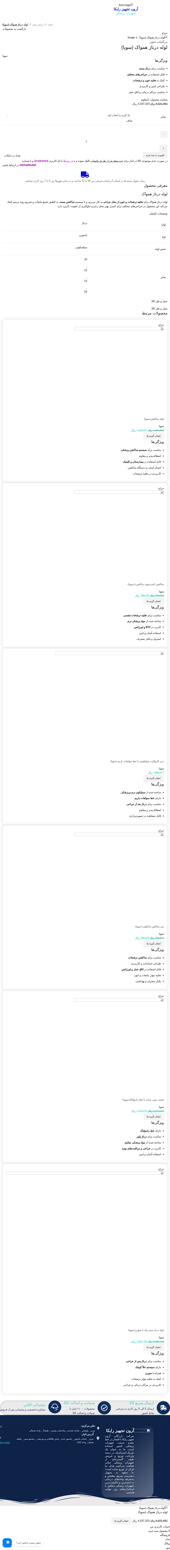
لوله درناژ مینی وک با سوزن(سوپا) (146, 1330)
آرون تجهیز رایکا (126, 9)
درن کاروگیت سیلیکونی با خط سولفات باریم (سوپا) (137, 761)
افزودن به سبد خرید (155, 155)
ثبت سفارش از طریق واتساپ (106, 160)
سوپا (4, 55)
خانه (50, 24)
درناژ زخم (37, 24)
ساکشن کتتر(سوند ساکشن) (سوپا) (146, 584)
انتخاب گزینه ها (121, 1521)
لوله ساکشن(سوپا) (154, 419)
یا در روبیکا (69, 160)
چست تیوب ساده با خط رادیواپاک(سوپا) (143, 1099)
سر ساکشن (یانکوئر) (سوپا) (149, 926)
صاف (129, 120)
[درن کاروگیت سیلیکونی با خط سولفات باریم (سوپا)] (110, 705)
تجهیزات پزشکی (126, 13)
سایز (163, 116)
